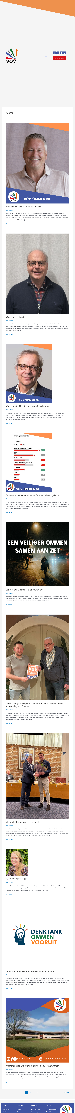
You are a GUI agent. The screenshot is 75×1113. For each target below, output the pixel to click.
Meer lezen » (9, 223)
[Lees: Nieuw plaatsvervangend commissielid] (37, 776)
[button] (46, 55)
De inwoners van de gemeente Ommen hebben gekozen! (33, 495)
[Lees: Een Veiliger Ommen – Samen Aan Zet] (37, 554)
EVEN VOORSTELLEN (17, 879)
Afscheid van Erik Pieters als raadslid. (24, 207)
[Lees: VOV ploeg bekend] (37, 273)
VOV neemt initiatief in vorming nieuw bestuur (28, 406)
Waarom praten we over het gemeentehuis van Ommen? (33, 1066)
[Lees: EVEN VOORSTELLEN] (17, 862)
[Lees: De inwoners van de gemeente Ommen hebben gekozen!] (29, 462)
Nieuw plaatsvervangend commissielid (24, 822)
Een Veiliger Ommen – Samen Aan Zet (24, 590)
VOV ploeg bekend (15, 317)
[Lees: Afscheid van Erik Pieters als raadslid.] (37, 163)
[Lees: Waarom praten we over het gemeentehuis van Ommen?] (37, 1030)
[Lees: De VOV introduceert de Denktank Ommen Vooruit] (37, 936)
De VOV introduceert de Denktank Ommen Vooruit (30, 971)
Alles (7, 210)
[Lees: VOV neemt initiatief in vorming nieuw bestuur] (29, 373)
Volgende (67, 1092)
